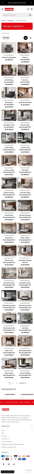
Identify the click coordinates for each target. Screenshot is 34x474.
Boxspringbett (9, 55)
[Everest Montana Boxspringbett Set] (25, 205)
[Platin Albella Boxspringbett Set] (25, 228)
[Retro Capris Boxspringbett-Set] (8, 363)
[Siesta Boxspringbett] (8, 47)
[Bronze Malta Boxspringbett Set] (25, 115)
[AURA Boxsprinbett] (25, 92)
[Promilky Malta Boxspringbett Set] (25, 183)
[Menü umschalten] (2, 9)
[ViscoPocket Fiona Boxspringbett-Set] (25, 295)
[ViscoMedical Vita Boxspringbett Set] (8, 318)
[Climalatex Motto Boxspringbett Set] (25, 273)
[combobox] (17, 15)
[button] (2, 3)
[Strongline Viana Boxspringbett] (8, 115)
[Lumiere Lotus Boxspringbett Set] (25, 137)
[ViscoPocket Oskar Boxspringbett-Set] (8, 295)
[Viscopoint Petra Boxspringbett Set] (8, 273)
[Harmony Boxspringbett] (25, 70)
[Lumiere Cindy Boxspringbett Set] (8, 160)
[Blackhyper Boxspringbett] (8, 92)
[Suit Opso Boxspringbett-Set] (25, 318)
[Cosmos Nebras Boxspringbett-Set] (25, 363)
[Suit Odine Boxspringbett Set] (25, 160)
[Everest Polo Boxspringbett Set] (8, 205)
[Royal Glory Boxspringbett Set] (8, 228)
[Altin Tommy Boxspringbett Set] (8, 250)
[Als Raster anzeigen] (26, 38)
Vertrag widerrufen (7, 472)
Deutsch (4, 452)
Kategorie (11, 20)
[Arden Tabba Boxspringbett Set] (8, 137)
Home (3, 20)
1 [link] (9, 383)
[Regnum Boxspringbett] (25, 47)
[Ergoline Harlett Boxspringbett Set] (8, 183)
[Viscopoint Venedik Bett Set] (25, 250)
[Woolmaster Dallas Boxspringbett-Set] (25, 340)
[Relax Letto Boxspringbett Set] (8, 340)
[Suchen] (30, 15)
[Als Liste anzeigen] (30, 38)
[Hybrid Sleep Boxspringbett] (8, 70)
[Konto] (28, 9)
